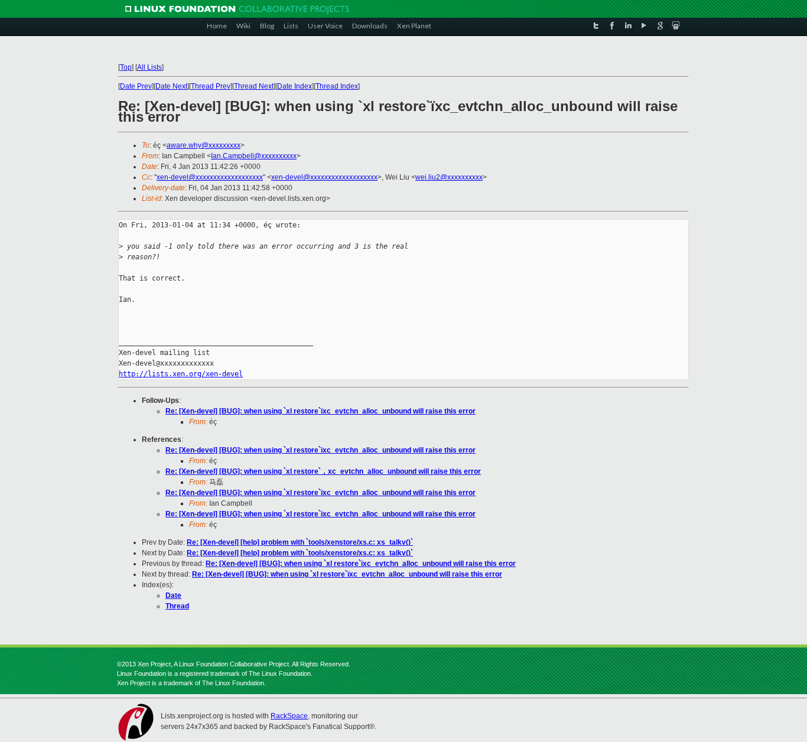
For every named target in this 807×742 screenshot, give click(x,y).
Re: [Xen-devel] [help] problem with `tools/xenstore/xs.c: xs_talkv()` (300, 542)
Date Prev (136, 86)
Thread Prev (210, 86)
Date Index (294, 86)
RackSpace (289, 716)
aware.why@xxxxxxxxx (203, 145)
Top (126, 67)
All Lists (149, 67)
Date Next (171, 86)
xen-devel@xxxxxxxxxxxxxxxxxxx (210, 177)
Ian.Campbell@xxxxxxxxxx (254, 156)
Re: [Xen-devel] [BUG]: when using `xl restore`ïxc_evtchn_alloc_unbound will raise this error (320, 411)
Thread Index (336, 86)
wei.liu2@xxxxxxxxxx (449, 177)
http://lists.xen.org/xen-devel (181, 374)
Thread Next (254, 86)
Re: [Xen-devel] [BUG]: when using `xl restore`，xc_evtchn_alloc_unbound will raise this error (323, 471)
